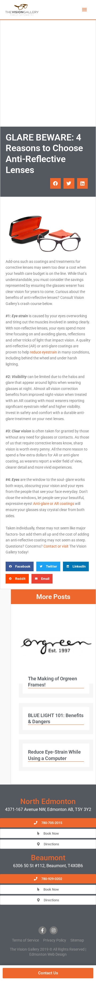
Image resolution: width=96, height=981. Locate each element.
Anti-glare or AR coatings (53, 503)
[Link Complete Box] (56, 653)
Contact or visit (56, 546)
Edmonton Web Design (48, 954)
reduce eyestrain (43, 352)
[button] (55, 183)
